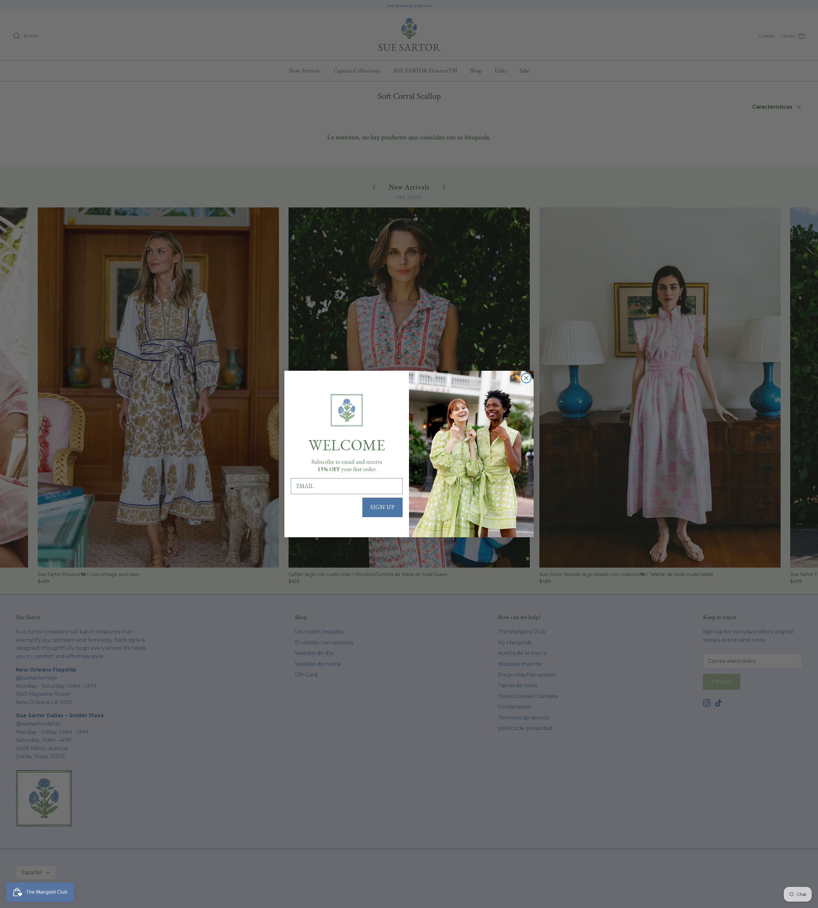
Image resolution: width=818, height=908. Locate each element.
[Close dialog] (526, 378)
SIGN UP (382, 507)
